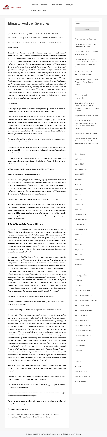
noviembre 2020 (81, 219)
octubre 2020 (80, 224)
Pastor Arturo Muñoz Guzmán (86, 300)
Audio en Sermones (32, 414)
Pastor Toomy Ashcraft (83, 335)
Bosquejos (69, 5)
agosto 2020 (79, 234)
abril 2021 (78, 194)
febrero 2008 (80, 260)
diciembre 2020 (80, 214)
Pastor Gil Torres (81, 315)
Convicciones (45, 414)
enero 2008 (79, 265)
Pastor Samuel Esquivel (83, 325)
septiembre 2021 (81, 169)
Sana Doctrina (16, 7)
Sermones (44, 5)
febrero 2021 (80, 204)
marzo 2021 (79, 199)
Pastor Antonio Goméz (83, 290)
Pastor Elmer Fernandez (83, 310)
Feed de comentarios (82, 376)
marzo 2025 (79, 164)
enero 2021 (79, 209)
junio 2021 (78, 184)
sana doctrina (32, 417)
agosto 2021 (79, 174)
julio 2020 (78, 239)
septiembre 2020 (81, 229)
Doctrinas (34, 5)
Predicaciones (57, 5)
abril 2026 (78, 159)
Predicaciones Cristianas (17, 417)
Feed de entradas (81, 371)
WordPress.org (80, 381)
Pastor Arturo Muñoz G (83, 295)
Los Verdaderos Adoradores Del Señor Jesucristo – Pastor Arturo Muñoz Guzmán (86, 140)
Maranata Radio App (38, 10)
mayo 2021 (79, 189)
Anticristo (20, 414)
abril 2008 (78, 255)
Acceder (78, 366)
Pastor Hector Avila (82, 320)
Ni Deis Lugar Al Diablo (89, 116)
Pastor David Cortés (82, 305)
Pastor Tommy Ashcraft (83, 330)
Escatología (55, 414)
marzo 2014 (79, 244)
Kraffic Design (75, 434)
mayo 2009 (79, 249)
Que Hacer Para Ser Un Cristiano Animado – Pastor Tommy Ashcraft (86, 81)
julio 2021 (78, 179)
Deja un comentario (54, 42)
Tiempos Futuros (44, 417)
